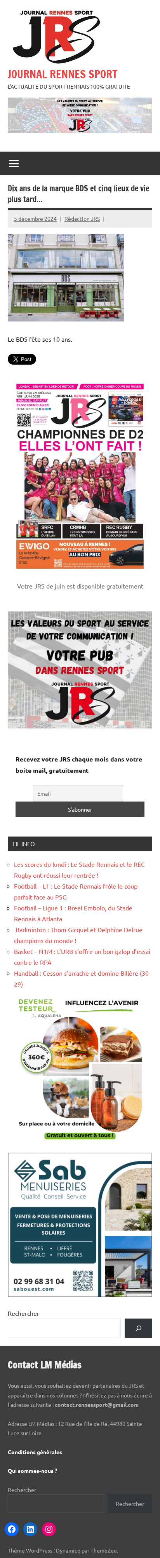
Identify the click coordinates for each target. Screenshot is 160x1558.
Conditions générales (35, 1451)
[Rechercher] (138, 1328)
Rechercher (23, 1313)
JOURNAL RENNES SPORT (62, 74)
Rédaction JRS (82, 218)
